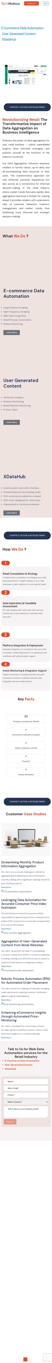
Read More (6, 887)
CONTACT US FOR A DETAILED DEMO (27, 107)
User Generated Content (18, 34)
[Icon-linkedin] (25, 1359)
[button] (2, 74)
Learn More (11, 332)
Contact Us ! (31, 3)
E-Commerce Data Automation (22, 28)
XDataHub (9, 39)
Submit (10, 1121)
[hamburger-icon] (46, 3)
